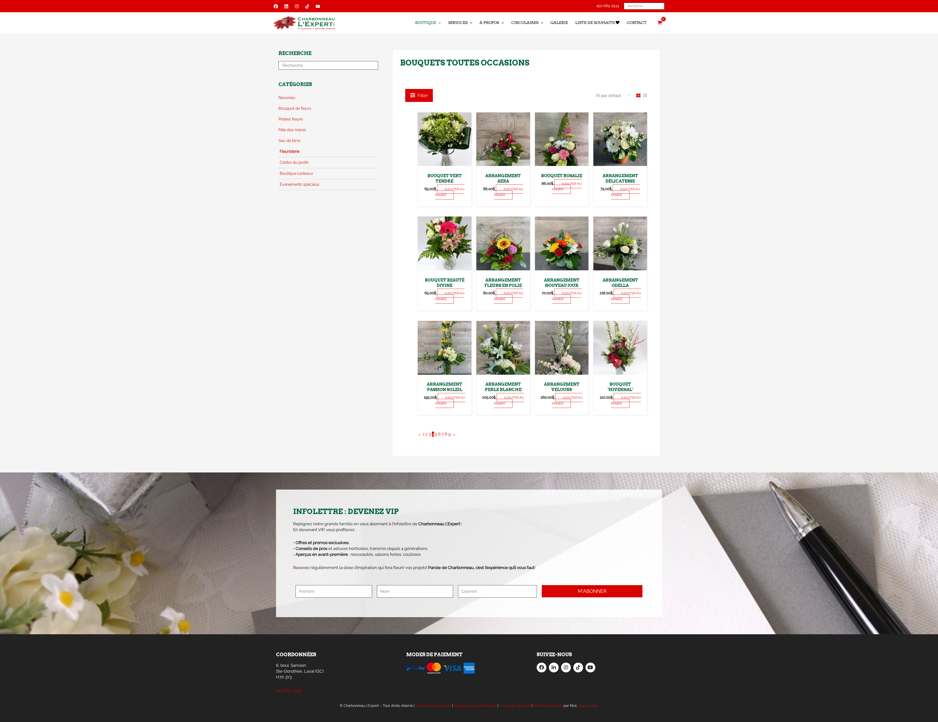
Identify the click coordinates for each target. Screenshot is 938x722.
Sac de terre (289, 140)
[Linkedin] (286, 6)
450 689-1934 (607, 6)
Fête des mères (292, 130)
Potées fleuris (290, 119)
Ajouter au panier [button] (450, 192)
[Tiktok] (307, 6)
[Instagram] (297, 6)
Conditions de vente (515, 706)
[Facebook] (276, 6)
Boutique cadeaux (296, 173)
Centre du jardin (294, 162)
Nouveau (286, 97)
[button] (438, 22)
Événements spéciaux (299, 184)
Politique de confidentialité (475, 706)
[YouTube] (318, 6)
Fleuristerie (289, 151)
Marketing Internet (548, 706)
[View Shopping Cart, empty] (659, 22)
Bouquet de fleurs (294, 108)
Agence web (588, 706)
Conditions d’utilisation (433, 706)
